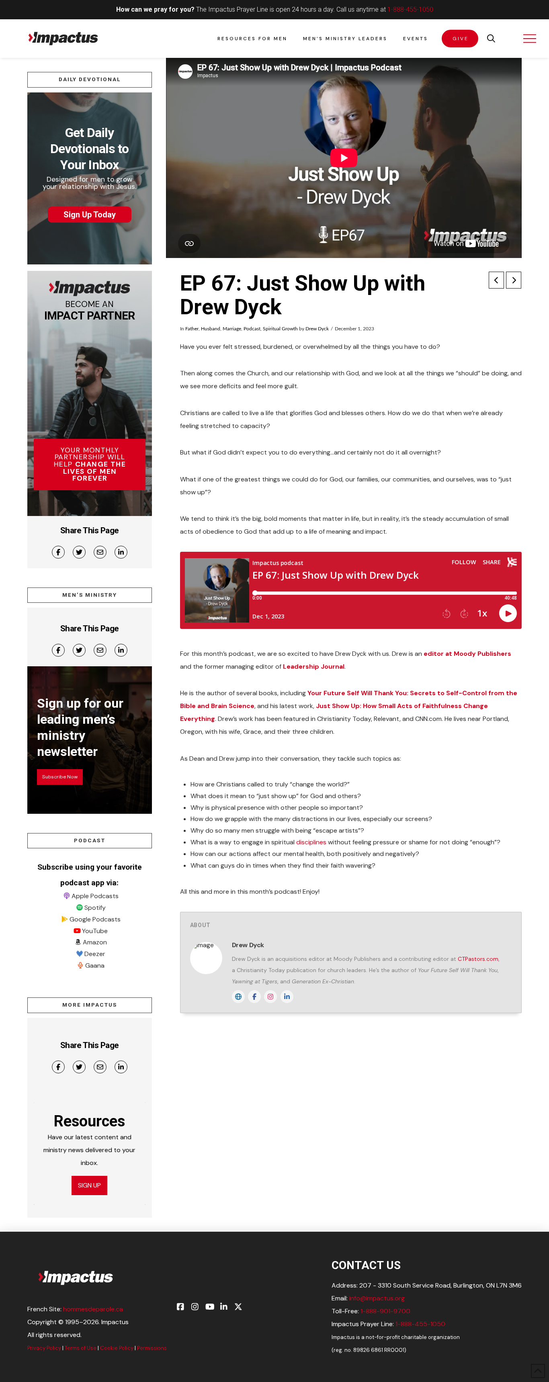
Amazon (95, 942)
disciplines (311, 842)
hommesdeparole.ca (93, 1309)
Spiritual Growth (280, 328)
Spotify (95, 907)
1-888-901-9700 (385, 1311)
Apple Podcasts (95, 896)
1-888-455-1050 (410, 9)
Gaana (94, 965)
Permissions (152, 1348)
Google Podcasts (95, 919)
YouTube (95, 931)
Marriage (232, 328)
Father (192, 328)
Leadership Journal (313, 666)
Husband (210, 328)
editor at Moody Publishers (467, 653)
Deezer (94, 954)
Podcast (252, 328)
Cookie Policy (116, 1348)
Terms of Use (80, 1348)
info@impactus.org (377, 1298)
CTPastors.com (478, 958)
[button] (491, 38)
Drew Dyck (317, 328)
